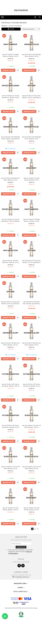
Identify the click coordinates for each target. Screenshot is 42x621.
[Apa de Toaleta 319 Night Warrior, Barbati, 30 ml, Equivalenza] (31, 207)
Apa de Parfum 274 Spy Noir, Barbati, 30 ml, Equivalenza (31, 261)
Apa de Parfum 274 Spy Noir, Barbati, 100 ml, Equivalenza (31, 96)
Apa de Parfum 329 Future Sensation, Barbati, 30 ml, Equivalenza (31, 385)
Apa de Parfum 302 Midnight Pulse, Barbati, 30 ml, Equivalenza (31, 138)
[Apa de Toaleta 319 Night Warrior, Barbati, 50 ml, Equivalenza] (10, 43)
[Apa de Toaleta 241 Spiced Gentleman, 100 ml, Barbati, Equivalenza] (10, 207)
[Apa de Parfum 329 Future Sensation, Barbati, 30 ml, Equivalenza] (31, 372)
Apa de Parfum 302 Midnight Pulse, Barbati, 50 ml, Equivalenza (31, 55)
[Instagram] (23, 565)
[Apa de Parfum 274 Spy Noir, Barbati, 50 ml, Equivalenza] (10, 290)
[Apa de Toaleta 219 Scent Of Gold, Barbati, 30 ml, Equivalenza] (10, 455)
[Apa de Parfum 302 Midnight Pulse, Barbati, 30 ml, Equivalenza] (31, 125)
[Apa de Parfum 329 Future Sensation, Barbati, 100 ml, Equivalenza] (10, 372)
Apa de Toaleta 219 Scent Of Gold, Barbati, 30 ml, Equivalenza (10, 467)
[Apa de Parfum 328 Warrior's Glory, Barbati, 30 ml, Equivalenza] (31, 331)
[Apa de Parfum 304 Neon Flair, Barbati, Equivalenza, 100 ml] (31, 290)
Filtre (11, 29)
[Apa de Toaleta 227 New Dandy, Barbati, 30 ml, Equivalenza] (31, 496)
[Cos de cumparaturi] (35, 17)
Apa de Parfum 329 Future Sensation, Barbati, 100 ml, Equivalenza (10, 385)
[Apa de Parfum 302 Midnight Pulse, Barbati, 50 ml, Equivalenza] (31, 43)
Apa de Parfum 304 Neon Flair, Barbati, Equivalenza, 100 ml (31, 303)
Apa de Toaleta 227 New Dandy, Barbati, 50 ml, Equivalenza (31, 179)
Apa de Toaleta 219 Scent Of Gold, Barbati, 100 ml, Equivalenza (31, 426)
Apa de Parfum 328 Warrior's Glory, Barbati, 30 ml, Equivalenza (31, 344)
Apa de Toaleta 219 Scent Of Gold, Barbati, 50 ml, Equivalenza (31, 467)
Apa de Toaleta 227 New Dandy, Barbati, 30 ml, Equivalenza (31, 509)
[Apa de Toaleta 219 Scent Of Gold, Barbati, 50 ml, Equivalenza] (31, 455)
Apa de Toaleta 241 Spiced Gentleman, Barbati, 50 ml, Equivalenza (10, 96)
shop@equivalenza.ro (22, 577)
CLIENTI (20, 587)
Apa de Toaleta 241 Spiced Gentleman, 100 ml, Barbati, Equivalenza (10, 220)
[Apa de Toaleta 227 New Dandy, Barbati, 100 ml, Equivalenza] (10, 496)
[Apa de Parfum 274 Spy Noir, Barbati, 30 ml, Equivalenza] (31, 249)
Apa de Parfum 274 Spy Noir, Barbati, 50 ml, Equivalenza (10, 303)
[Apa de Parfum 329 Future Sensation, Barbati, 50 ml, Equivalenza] (10, 413)
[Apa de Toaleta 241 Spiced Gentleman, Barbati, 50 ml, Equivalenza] (10, 84)
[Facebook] (19, 565)
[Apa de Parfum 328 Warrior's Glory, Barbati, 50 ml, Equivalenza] (10, 166)
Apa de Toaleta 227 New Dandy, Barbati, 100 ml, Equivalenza (10, 509)
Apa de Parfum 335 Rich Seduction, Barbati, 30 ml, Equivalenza (10, 261)
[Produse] (2, 17)
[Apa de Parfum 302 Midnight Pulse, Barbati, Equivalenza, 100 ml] (10, 125)
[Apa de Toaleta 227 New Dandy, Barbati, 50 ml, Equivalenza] (31, 166)
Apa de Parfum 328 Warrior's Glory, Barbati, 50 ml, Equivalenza (10, 179)
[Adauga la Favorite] (18, 70)
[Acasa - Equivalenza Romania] (21, 10)
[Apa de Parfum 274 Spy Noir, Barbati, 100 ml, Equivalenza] (31, 84)
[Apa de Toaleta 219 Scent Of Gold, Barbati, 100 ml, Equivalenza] (31, 413)
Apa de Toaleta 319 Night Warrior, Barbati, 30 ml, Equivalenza (31, 220)
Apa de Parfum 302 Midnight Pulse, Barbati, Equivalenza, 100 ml (10, 138)
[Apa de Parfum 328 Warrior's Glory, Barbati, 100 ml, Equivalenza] (10, 331)
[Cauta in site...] (40, 17)
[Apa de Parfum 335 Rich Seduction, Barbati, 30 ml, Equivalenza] (10, 249)
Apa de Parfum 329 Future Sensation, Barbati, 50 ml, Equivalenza (10, 426)
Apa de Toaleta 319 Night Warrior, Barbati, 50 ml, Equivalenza (10, 55)
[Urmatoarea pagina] (38, 529)
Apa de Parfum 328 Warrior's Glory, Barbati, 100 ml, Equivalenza (10, 344)
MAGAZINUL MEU (20, 583)
